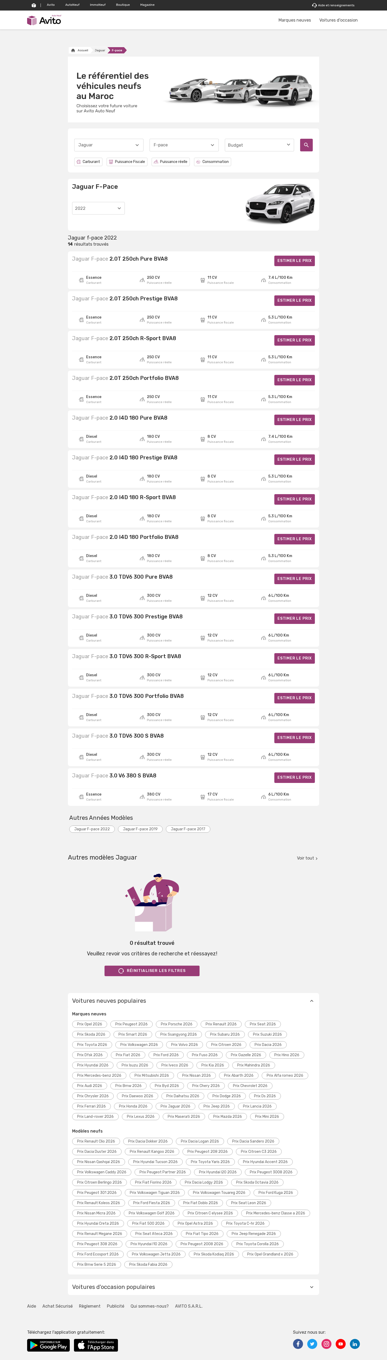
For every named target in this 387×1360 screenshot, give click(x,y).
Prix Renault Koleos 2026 (98, 1203)
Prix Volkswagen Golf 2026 (152, 1213)
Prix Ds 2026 (265, 1096)
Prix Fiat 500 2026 (148, 1223)
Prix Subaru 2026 (225, 1034)
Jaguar (100, 50)
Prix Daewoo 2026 (137, 1096)
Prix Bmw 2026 (128, 1086)
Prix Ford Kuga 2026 (276, 1192)
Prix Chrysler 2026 (93, 1096)
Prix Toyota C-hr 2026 (245, 1223)
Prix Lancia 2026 (257, 1106)
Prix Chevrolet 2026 (250, 1086)
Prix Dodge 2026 (226, 1096)
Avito (51, 5)
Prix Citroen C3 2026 (259, 1151)
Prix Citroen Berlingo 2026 (99, 1182)
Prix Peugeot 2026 (131, 1024)
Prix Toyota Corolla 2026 (257, 1244)
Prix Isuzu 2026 (135, 1065)
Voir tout (305, 858)
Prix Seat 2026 (263, 1024)
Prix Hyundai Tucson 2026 (155, 1162)
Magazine (147, 5)
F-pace (117, 50)
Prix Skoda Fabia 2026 (148, 1264)
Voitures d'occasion (338, 20)
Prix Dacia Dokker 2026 (148, 1141)
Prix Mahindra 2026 (253, 1065)
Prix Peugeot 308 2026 (97, 1244)
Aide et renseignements (336, 5)
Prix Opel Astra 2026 (195, 1223)
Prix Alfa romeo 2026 (285, 1075)
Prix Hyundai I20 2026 (218, 1172)
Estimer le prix (294, 261)
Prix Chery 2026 (206, 1086)
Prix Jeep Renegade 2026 (254, 1234)
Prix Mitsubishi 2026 (152, 1075)
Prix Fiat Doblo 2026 (200, 1203)
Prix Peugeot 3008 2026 (271, 1172)
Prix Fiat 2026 (128, 1055)
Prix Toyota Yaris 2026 (210, 1162)
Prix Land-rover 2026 (95, 1116)
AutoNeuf (72, 5)
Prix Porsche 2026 (176, 1024)
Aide (31, 1306)
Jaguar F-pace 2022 (92, 829)
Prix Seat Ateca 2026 (154, 1234)
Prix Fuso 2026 (205, 1055)
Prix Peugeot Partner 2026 (163, 1172)
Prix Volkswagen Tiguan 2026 (155, 1192)
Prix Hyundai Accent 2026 (265, 1162)
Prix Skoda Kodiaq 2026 (214, 1254)
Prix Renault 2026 (221, 1024)
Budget (235, 145)
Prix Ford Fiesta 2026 (151, 1203)
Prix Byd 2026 (167, 1086)
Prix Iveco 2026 (174, 1065)
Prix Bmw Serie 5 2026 (96, 1264)
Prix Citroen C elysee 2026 (210, 1213)
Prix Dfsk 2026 (90, 1055)
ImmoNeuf (98, 5)
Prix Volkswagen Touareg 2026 (219, 1192)
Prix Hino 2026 (286, 1055)
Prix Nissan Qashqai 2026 (98, 1162)
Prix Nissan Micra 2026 (96, 1213)
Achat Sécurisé (57, 1306)
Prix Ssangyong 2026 (178, 1034)
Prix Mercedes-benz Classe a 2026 (275, 1213)
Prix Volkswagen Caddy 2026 (101, 1172)
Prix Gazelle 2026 (246, 1055)
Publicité (115, 1306)
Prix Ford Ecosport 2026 (98, 1254)
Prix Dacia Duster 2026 (97, 1151)
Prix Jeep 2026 (217, 1106)
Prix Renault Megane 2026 (99, 1234)
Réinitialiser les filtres (156, 971)
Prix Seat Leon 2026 (248, 1203)
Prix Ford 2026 (166, 1055)
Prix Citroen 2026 (226, 1045)
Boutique (123, 5)
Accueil (83, 50)
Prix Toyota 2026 (92, 1045)
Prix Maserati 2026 (184, 1116)
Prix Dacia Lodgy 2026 (204, 1182)
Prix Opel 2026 (89, 1024)
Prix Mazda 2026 (227, 1116)
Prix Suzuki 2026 (267, 1034)
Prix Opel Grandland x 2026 (270, 1254)
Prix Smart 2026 (132, 1034)
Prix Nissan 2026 (196, 1075)
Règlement (90, 1306)
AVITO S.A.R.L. (189, 1306)
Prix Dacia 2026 (268, 1045)
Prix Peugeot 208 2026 (207, 1151)
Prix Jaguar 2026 (175, 1106)
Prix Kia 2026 (212, 1065)
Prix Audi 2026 (89, 1086)
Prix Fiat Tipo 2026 (202, 1234)
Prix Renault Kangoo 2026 (152, 1151)
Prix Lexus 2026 (141, 1116)
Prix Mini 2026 (267, 1116)
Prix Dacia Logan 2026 (200, 1141)
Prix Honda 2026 (133, 1106)
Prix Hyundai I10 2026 (149, 1244)
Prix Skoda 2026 (91, 1034)
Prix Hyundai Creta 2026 (98, 1223)
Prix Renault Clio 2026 (96, 1141)
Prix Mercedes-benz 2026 (99, 1075)
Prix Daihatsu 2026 (182, 1096)
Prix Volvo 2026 (184, 1045)
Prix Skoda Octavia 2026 (257, 1182)
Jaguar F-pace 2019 (140, 829)
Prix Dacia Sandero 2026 (253, 1141)
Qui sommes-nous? (150, 1306)
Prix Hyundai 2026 (92, 1065)
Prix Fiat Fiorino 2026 (153, 1182)
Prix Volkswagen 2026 (139, 1045)
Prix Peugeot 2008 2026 (202, 1244)
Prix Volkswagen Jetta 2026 (156, 1254)
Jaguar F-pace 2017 (188, 829)
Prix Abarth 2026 (239, 1075)
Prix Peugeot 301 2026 (97, 1192)
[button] (193, 1001)
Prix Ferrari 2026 (91, 1106)
